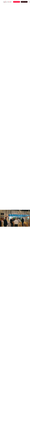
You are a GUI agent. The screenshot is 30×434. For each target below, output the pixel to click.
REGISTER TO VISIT (24, 1)
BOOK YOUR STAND (16, 1)
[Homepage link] (7, 2)
